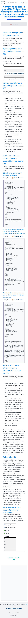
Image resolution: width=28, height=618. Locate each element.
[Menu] (26, 3)
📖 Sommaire (14, 24)
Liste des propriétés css (14, 558)
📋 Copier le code (17, 178)
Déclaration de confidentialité (14, 608)
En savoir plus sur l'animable (15, 73)
